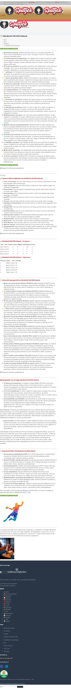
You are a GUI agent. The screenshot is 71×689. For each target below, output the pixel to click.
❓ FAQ (6, 611)
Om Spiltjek (7, 631)
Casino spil (7, 648)
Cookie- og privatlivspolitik (11, 636)
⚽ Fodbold (7, 621)
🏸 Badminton (7, 595)
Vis (4, 175)
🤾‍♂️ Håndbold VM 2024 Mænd (12, 45)
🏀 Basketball (7, 599)
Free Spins (7, 651)
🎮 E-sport (6, 605)
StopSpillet (32, 2)
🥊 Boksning (7, 601)
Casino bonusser (8, 645)
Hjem (5, 39)
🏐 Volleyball (7, 615)
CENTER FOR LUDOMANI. (28, 579)
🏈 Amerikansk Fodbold (10, 594)
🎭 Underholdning (8, 613)
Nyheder (6, 633)
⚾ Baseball (7, 597)
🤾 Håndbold (7, 609)
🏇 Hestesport (7, 607)
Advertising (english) (9, 628)
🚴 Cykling (7, 603)
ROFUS (57, 2)
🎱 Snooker (7, 617)
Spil (5, 642)
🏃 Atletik (6, 592)
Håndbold (6, 43)
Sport (5, 41)
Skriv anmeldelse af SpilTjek (7, 585)
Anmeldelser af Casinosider (11, 640)
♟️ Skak (6, 619)
